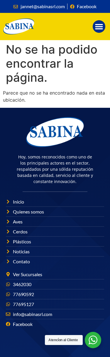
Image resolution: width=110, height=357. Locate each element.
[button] (99, 26)
